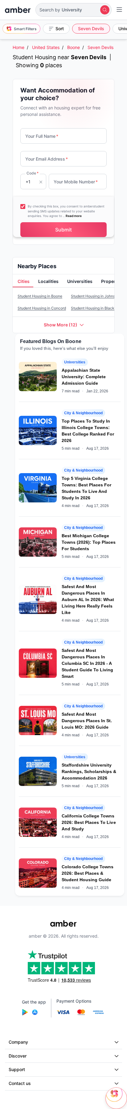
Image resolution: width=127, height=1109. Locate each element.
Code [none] (33, 173)
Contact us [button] (20, 1083)
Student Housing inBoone (40, 296)
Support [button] (17, 1069)
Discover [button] (18, 1055)
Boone (73, 47)
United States (45, 47)
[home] (18, 10)
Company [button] (18, 1042)
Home (18, 47)
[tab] (23, 282)
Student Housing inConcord (42, 308)
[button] (73, 10)
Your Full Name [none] (41, 136)
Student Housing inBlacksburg (97, 308)
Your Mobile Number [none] (76, 181)
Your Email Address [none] (46, 159)
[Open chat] (116, 1098)
